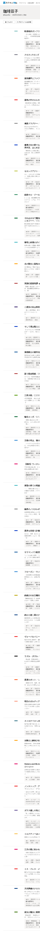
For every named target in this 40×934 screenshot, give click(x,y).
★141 (27, 111)
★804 (27, 921)
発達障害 (28, 825)
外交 (27, 164)
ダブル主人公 (30, 925)
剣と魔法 (28, 345)
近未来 (28, 115)
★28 (27, 583)
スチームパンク (34, 91)
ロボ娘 (28, 755)
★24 (27, 428)
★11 (27, 318)
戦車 (31, 608)
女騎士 (34, 755)
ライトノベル (30, 162)
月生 (38, 220)
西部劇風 (28, 70)
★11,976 (28, 337)
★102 (27, 134)
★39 (27, 688)
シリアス (28, 589)
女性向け (28, 457)
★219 (27, 205)
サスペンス (29, 117)
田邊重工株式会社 (31, 734)
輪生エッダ (29, 416)
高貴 (27, 843)
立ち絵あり (29, 209)
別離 (32, 862)
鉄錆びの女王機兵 (32, 595)
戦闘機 (28, 565)
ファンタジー (30, 234)
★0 (27, 841)
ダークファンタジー (32, 477)
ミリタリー (35, 565)
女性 (32, 843)
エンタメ (28, 673)
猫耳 (27, 455)
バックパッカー (30, 804)
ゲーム (28, 628)
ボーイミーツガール (32, 72)
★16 (27, 406)
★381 (27, 42)
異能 (34, 70)
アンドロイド (30, 695)
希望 (27, 714)
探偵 (36, 320)
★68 (27, 451)
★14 (27, 520)
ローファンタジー (31, 367)
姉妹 (37, 843)
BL (34, 457)
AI (26, 779)
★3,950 (28, 604)
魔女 (37, 925)
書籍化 (35, 294)
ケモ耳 (37, 209)
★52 (27, 158)
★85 (27, 89)
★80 (27, 561)
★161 (27, 361)
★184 (27, 667)
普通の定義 (29, 827)
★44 (27, 751)
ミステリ (28, 546)
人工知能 (32, 779)
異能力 (35, 546)
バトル (31, 630)
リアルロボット (30, 48)
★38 (27, 541)
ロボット (35, 628)
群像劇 (28, 410)
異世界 (28, 343)
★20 (27, 821)
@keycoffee (6, 15)
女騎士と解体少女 (32, 740)
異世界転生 (29, 320)
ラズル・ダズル (31, 656)
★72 (27, 800)
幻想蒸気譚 (29, 300)
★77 (27, 626)
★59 (27, 712)
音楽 (34, 432)
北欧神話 (35, 410)
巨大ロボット (35, 46)
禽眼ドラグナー (31, 123)
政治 (32, 164)
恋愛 (32, 860)
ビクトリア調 (34, 277)
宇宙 (27, 46)
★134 (27, 182)
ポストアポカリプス (32, 587)
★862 (27, 275)
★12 (27, 384)
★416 (27, 294)
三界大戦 (28, 395)
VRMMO (28, 649)
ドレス (38, 862)
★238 (27, 232)
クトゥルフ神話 (30, 389)
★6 (27, 496)
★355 (27, 251)
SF (32, 42)
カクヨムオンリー (31, 188)
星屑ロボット (30, 679)
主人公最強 (35, 343)
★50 (27, 66)
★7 (27, 880)
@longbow (28, 766)
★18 (27, 777)
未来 (32, 714)
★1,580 (28, 645)
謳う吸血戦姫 (30, 373)
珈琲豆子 (10, 11)
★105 (27, 473)
